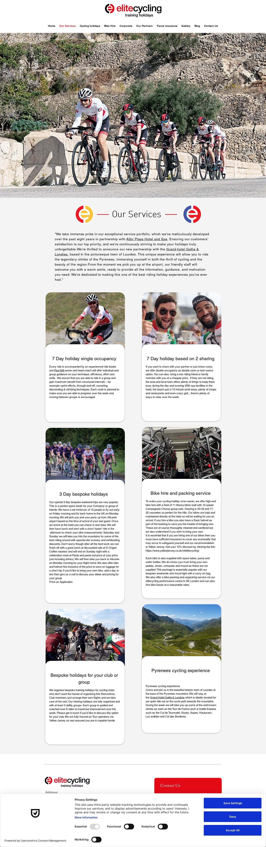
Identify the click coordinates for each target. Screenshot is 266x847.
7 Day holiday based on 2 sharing (180, 358)
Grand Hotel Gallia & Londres (167, 697)
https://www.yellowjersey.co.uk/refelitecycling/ (172, 550)
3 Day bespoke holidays (84, 494)
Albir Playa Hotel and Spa (146, 239)
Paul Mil (59, 370)
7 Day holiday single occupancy (84, 358)
